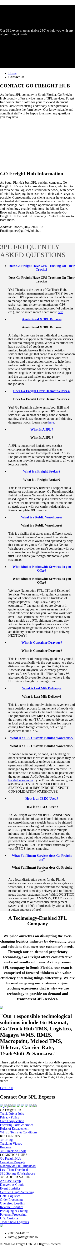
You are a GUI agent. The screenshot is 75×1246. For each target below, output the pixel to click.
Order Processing (11, 1199)
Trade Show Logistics (14, 1222)
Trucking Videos (11, 1143)
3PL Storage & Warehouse (17, 1173)
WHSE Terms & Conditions (18, 1132)
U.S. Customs (9, 1218)
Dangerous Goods (12, 1184)
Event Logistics (10, 1188)
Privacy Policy (9, 1117)
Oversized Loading (12, 1203)
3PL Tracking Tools (13, 1151)
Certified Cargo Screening (17, 1192)
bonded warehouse (20, 780)
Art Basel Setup (10, 1181)
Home (12, 73)
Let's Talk (6, 1088)
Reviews (5, 1147)
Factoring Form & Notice (16, 1125)
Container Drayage (12, 1162)
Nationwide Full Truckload (18, 1166)
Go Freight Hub (10, 1158)
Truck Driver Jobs (12, 1113)
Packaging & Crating (14, 1211)
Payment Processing (13, 1214)
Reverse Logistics (11, 1207)
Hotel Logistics (10, 1196)
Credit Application (12, 1121)
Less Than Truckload (14, 1169)
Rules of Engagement (14, 1128)
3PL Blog (6, 1140)
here (60, 312)
